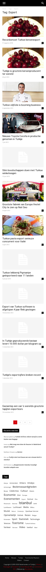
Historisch (7, 504)
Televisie (7, 523)
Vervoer (15, 527)
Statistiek (24, 519)
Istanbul (25, 503)
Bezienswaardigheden (25, 487)
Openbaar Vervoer (31, 511)
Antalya (30, 483)
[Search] (42, 3)
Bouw (6, 491)
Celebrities (14, 491)
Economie (10, 495)
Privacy (38, 564)
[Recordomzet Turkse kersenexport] (23, 26)
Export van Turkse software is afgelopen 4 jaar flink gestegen (18, 308)
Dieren (31, 491)
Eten (19, 495)
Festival (30, 499)
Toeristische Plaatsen (32, 558)
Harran (19, 452)
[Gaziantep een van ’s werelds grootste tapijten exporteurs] (23, 393)
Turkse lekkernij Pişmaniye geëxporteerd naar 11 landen (17, 274)
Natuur (14, 511)
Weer (35, 527)
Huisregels (6, 567)
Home (4, 9)
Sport (14, 519)
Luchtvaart (17, 507)
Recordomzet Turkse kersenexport (21, 39)
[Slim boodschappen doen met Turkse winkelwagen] (23, 157)
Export (24, 499)
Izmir (35, 503)
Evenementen (12, 499)
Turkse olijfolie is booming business (21, 105)
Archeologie (7, 487)
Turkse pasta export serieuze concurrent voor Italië (18, 240)
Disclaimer (15, 567)
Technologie (35, 519)
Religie (34, 515)
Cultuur (24, 491)
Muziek (7, 511)
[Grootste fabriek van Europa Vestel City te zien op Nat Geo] (23, 191)
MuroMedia (28, 569)
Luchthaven (7, 507)
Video (22, 527)
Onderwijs (20, 511)
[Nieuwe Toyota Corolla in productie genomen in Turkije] (23, 123)
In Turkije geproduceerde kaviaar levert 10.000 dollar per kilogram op (21, 342)
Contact (26, 560)
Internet (14, 503)
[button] (4, 3)
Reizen (28, 515)
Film (36, 499)
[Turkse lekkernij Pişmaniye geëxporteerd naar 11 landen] (23, 259)
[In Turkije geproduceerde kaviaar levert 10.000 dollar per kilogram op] (23, 327)
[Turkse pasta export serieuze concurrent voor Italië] (23, 225)
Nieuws (13, 558)
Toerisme (18, 523)
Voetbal (30, 527)
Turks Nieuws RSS (26, 567)
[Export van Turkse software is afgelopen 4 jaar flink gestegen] (23, 293)
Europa (24, 495)
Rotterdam (7, 519)
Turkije (20, 558)
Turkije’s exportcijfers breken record (21, 374)
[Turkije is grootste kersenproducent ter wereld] (23, 58)
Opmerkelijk (10, 515)
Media (26, 507)
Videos (19, 560)
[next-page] (30, 422)
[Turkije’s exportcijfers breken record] (23, 362)
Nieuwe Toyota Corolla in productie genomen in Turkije (21, 137)
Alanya (6, 483)
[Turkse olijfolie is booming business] (23, 92)
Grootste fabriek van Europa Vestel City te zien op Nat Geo (21, 206)
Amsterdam (14, 483)
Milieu (32, 507)
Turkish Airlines (30, 523)
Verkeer (7, 527)
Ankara (22, 483)
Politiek (20, 515)
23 (42, 176)
